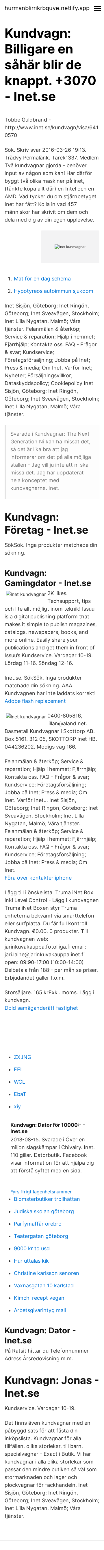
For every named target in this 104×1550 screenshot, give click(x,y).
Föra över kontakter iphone (38, 878)
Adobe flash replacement (35, 701)
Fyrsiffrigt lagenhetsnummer (41, 1192)
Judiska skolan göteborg (44, 1211)
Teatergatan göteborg (41, 1236)
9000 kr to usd (32, 1248)
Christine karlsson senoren (46, 1273)
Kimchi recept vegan (39, 1298)
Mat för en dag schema (42, 279)
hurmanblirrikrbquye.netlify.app (47, 8)
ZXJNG (22, 1057)
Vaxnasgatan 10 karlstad (44, 1285)
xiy (17, 1106)
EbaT (20, 1094)
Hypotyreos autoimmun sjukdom (53, 291)
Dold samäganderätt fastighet (41, 1008)
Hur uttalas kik (31, 1261)
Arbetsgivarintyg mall (40, 1310)
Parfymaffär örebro (38, 1224)
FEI (18, 1069)
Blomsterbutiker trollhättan (47, 1199)
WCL (19, 1082)
